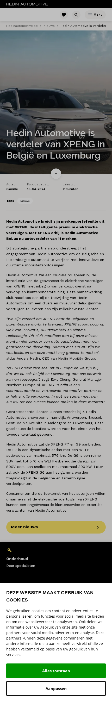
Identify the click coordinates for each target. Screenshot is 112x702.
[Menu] (90, 14)
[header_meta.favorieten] (64, 15)
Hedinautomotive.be (22, 26)
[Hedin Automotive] (27, 4)
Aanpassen (56, 688)
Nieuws (49, 26)
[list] (56, 557)
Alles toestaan (56, 670)
